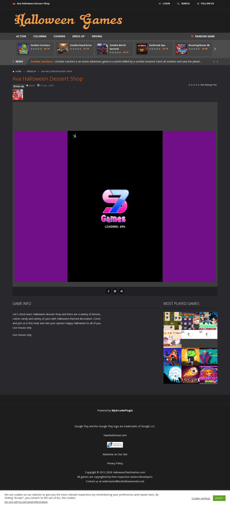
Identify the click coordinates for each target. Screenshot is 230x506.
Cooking (59, 36)
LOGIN (166, 3)
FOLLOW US (207, 3)
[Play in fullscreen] (115, 291)
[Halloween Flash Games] (68, 20)
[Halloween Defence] (190, 334)
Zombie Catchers (40, 45)
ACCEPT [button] (219, 498)
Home (18, 71)
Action (21, 36)
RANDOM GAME (204, 36)
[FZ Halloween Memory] (208, 374)
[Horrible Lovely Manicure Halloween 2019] (172, 356)
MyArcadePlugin (122, 410)
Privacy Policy (115, 463)
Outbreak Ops (157, 45)
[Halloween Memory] (190, 356)
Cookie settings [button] (201, 498)
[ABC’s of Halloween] (172, 338)
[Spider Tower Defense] (172, 320)
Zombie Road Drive (81, 45)
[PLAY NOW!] (23, 48)
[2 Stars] (192, 85)
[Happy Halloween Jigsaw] (172, 374)
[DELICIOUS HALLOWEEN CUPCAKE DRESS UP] (208, 320)
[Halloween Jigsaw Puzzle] (208, 356)
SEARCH (185, 3)
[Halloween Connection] (190, 320)
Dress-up (78, 36)
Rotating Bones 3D (199, 45)
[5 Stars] (199, 85)
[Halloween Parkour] (208, 334)
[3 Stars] (194, 85)
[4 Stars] (196, 85)
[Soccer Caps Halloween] (190, 374)
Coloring (39, 36)
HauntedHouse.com (115, 435)
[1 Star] (189, 85)
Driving (97, 36)
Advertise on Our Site (115, 454)
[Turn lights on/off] (108, 291)
